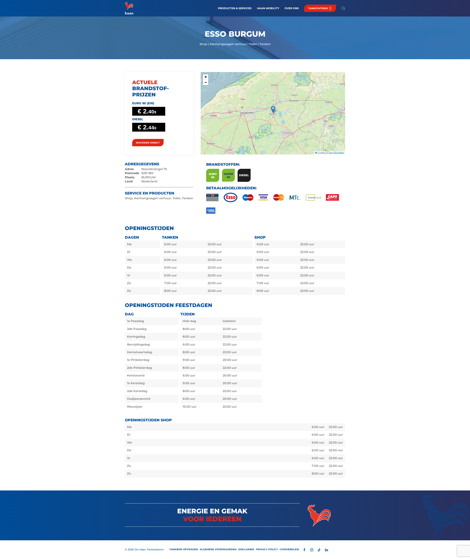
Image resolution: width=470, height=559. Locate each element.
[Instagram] (312, 549)
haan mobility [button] (268, 8)
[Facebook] (304, 549)
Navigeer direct (148, 142)
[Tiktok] (319, 549)
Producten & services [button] (235, 8)
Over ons (292, 8)
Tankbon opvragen (183, 549)
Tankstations (318, 8)
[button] (343, 8)
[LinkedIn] (326, 549)
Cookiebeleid (289, 549)
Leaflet (321, 152)
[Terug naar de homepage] (129, 8)
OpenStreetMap (336, 152)
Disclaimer (246, 549)
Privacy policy (267, 549)
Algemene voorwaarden (218, 549)
